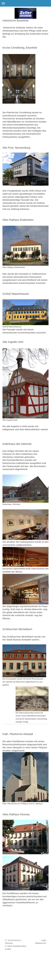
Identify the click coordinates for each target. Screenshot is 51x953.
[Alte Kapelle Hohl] (25, 383)
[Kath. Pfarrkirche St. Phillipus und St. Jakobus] (25, 777)
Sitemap (9, 943)
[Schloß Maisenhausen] (25, 312)
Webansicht (40, 943)
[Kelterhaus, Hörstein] (25, 489)
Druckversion (14, 940)
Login (43, 940)
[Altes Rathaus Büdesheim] (25, 246)
